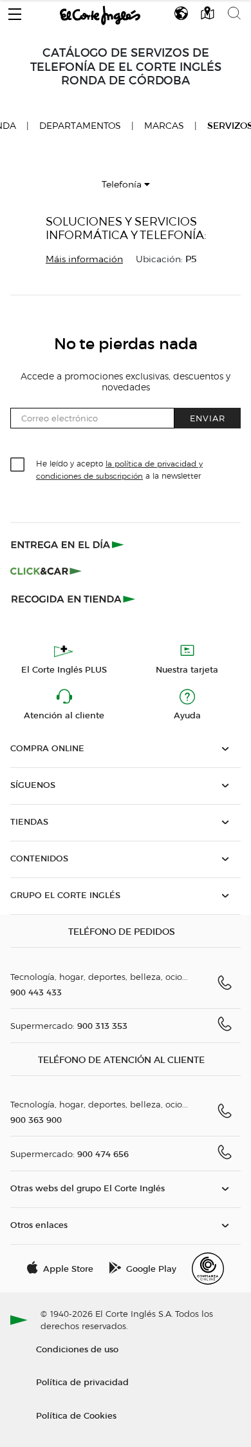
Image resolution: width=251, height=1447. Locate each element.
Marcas (164, 125)
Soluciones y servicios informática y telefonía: (126, 228)
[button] (14, 11)
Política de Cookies (76, 1415)
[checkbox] (18, 465)
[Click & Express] (68, 544)
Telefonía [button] (123, 184)
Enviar (207, 418)
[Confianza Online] (208, 1268)
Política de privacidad (82, 1381)
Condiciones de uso (77, 1349)
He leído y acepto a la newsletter (119, 469)
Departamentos (80, 125)
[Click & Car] (46, 571)
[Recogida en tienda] (73, 598)
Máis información (84, 259)
